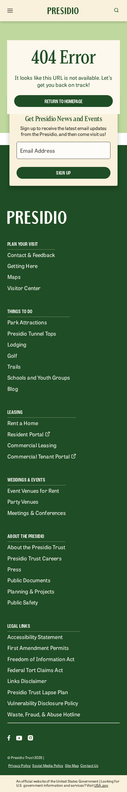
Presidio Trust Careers (34, 558)
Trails (14, 366)
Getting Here (22, 265)
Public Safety (22, 602)
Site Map (72, 765)
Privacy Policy (19, 765)
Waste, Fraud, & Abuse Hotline (43, 714)
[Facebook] (8, 739)
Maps (14, 276)
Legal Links (18, 626)
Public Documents (29, 579)
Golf (12, 355)
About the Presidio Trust (36, 546)
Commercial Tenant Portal (38, 456)
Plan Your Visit (22, 244)
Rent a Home (22, 422)
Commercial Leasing (31, 444)
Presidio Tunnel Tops (31, 333)
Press (14, 569)
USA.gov (101, 785)
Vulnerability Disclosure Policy (42, 702)
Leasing (15, 412)
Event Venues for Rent (33, 490)
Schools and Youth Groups (38, 377)
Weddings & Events (26, 480)
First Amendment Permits (38, 647)
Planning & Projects (30, 591)
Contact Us (89, 765)
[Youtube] (19, 739)
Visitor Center (23, 287)
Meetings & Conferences (36, 512)
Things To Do (19, 311)
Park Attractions (27, 322)
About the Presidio (25, 536)
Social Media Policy (47, 765)
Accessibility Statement (35, 636)
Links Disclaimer (27, 680)
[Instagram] (30, 739)
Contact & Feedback (31, 254)
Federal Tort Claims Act (35, 669)
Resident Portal (25, 434)
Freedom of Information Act (40, 658)
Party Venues (22, 501)
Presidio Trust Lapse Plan (37, 691)
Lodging (16, 344)
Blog (12, 388)
